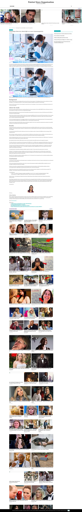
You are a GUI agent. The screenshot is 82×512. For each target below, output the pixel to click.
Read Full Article (14, 200)
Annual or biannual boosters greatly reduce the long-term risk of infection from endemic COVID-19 (26, 206)
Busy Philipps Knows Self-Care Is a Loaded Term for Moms (20, 205)
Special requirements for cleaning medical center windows (63, 33)
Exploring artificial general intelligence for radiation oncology (63, 39)
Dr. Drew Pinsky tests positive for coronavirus (18, 204)
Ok (68, 510)
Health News (12, 6)
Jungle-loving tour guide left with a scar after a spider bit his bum (21, 203)
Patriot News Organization (41, 2)
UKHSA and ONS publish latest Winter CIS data (61, 37)
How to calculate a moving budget (59, 35)
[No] (80, 510)
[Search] (71, 6)
